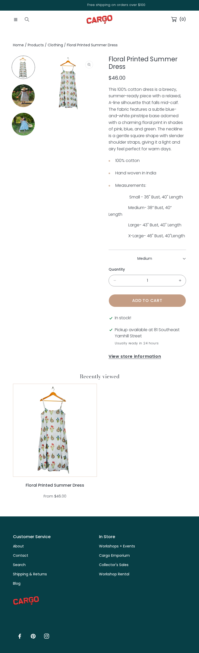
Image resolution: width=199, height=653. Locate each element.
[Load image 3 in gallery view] (23, 124)
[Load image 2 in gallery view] (23, 95)
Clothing (55, 45)
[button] (15, 19)
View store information (135, 356)
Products (36, 45)
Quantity (117, 269)
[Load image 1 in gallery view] (23, 67)
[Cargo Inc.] (99, 19)
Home (18, 45)
